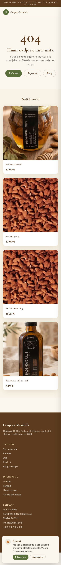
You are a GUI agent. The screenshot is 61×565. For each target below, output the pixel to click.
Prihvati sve (20, 557)
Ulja (5, 457)
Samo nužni (37, 557)
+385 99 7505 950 (13, 527)
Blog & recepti (10, 466)
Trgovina (32, 73)
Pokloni (7, 462)
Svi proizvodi (10, 449)
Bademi (7, 453)
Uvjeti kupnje (10, 490)
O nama (7, 481)
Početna (13, 73)
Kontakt (7, 486)
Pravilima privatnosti (23, 551)
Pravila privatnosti (12, 494)
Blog (49, 73)
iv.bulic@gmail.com (12, 522)
